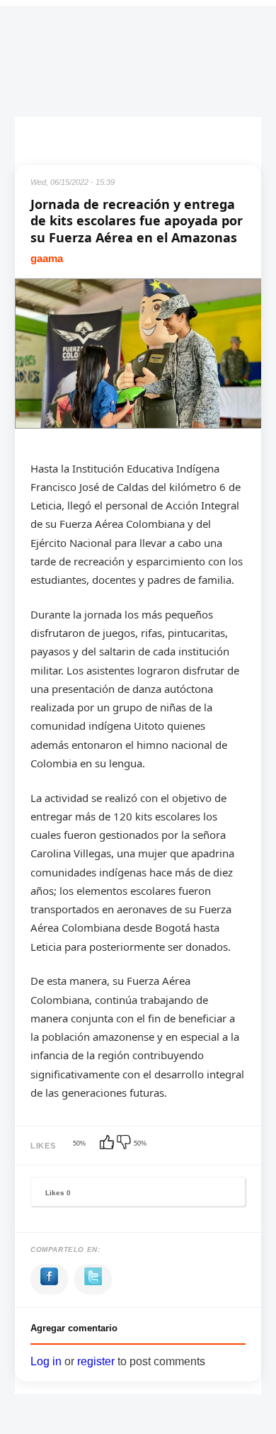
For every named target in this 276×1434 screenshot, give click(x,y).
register (96, 1361)
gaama (46, 258)
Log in (46, 1361)
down (125, 1143)
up (108, 1143)
